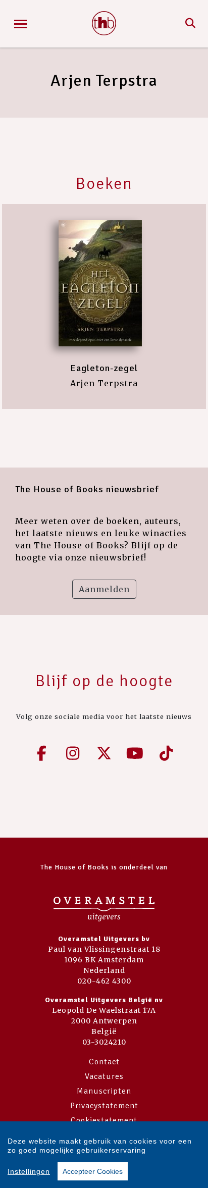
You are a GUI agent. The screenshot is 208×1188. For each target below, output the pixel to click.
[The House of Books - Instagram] (73, 753)
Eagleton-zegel (104, 368)
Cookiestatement (104, 1120)
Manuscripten (104, 1091)
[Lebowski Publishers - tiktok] (166, 753)
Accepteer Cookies (93, 1171)
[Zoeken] (190, 23)
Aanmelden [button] (104, 589)
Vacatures (104, 1076)
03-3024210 (104, 1042)
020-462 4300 (104, 981)
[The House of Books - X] (104, 753)
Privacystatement (104, 1106)
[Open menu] (20, 24)
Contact (104, 1062)
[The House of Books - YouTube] (135, 753)
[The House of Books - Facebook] (42, 753)
